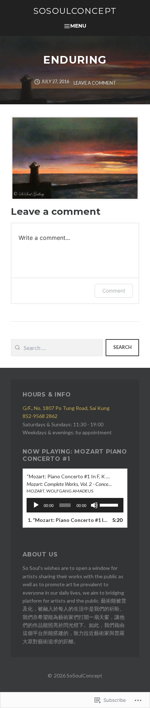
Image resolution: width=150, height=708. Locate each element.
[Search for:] (57, 347)
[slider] (110, 504)
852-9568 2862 (40, 416)
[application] (75, 505)
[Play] (36, 505)
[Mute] (94, 505)
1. (68, 520)
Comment (113, 290)
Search (122, 347)
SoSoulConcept (75, 11)
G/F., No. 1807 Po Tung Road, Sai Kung (66, 408)
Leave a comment (95, 83)
